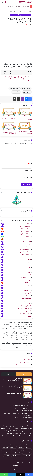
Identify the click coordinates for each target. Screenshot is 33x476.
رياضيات (29, 267)
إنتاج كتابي (10, 445)
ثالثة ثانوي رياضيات (25, 306)
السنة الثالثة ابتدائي (26, 231)
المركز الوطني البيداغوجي (24, 362)
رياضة (29, 280)
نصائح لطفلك (27, 283)
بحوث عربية (28, 257)
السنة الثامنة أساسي (26, 254)
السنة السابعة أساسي (25, 249)
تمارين (19, 450)
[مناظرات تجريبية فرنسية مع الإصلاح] (24, 112)
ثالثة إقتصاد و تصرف (25, 313)
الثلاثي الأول (21, 447)
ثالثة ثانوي (28, 303)
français (22, 445)
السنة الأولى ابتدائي (26, 236)
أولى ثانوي (28, 293)
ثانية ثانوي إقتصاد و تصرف (23, 301)
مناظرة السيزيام (14, 15)
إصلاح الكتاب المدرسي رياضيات (14, 393)
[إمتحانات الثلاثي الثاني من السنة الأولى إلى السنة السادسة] (27, 388)
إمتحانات (17, 445)
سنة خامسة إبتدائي (17, 453)
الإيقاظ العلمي (14, 88)
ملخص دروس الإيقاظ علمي (20, 411)
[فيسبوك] (30, 99)
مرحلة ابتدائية (22, 12)
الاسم (30, 164)
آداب (30, 275)
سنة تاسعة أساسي (6, 450)
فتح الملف (10, 78)
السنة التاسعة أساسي (25, 252)
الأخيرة (9, 374)
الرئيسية (28, 12)
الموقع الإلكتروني (28, 177)
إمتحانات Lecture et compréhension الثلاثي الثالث (18, 6)
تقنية (29, 272)
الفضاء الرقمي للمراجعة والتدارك (22, 365)
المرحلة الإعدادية (27, 247)
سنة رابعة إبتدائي (6, 453)
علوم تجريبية (28, 265)
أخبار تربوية (28, 244)
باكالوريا (29, 262)
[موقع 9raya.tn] (25, 2)
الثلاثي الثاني (5, 447)
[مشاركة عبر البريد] (18, 99)
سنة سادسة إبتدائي (16, 455)
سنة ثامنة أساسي (27, 453)
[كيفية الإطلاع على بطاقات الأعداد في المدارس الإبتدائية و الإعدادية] (27, 381)
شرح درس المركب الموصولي (9, 118)
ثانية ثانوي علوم (26, 298)
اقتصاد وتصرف (27, 270)
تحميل (4, 79)
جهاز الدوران (26, 92)
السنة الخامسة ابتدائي (25, 229)
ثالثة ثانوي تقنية (26, 311)
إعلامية (26, 278)
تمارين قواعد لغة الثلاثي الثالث (19, 408)
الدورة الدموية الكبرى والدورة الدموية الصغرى (8, 133)
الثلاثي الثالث (13, 447)
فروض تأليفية (7, 455)
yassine (30, 408)
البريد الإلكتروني (27, 170)
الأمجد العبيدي (26, 88)
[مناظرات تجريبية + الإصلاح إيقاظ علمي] (24, 126)
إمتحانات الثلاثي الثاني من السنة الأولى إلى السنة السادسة (12, 387)
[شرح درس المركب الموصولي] (8, 112)
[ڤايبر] (22, 99)
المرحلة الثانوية (27, 290)
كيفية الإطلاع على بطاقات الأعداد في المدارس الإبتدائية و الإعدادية (12, 380)
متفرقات (29, 288)
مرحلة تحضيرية (27, 260)
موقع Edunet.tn (26, 357)
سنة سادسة (15, 92)
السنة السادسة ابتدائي (12, 12)
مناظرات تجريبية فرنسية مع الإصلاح (25, 119)
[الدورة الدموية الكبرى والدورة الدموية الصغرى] (8, 126)
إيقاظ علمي (28, 447)
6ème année (28, 445)
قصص (29, 316)
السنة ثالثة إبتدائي (27, 450)
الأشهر (24, 374)
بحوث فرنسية (27, 285)
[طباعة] (14, 99)
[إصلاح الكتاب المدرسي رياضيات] (27, 395)
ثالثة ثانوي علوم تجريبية (24, 308)
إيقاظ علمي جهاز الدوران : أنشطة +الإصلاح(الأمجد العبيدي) (21, 79)
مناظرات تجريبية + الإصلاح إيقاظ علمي (25, 132)
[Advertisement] (16, 44)
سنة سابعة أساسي (27, 455)
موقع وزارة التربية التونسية (24, 359)
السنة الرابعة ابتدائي (26, 234)
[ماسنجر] (26, 99)
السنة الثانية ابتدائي (26, 239)
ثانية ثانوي (28, 295)
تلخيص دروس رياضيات (18, 405)
